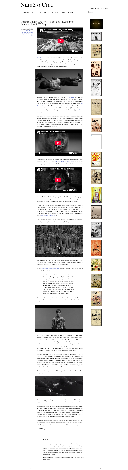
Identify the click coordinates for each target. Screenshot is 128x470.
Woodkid (39, 57)
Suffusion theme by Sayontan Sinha (100, 468)
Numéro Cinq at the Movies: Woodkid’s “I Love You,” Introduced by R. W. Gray (48, 23)
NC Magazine (28, 32)
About (33, 12)
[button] (59, 81)
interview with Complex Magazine (49, 268)
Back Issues (55, 12)
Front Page (25, 12)
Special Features (43, 12)
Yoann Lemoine (69, 97)
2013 (27, 30)
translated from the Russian (48, 215)
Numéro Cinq (37, 4)
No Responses (30, 28)
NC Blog (70, 12)
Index (63, 12)
